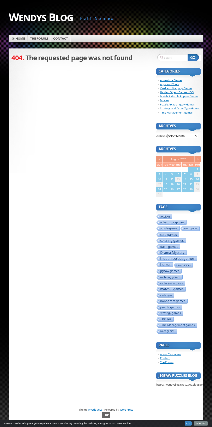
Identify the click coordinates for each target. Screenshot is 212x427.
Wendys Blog (41, 17)
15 (191, 179)
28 (184, 189)
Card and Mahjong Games (176, 88)
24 (159, 189)
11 (165, 179)
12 (172, 179)
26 (172, 189)
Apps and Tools (169, 84)
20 (178, 184)
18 (165, 184)
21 (184, 184)
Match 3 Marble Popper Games (179, 96)
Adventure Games (171, 80)
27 (178, 189)
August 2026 (178, 159)
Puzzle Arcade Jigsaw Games (177, 104)
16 (197, 179)
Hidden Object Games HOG (177, 92)
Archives (161, 136)
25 (165, 189)
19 (172, 184)
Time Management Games (176, 112)
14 (184, 179)
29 (191, 189)
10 (159, 179)
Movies (164, 100)
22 (191, 184)
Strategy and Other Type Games (180, 108)
